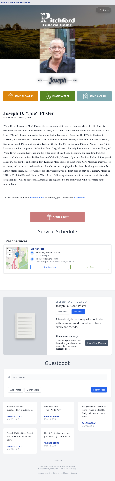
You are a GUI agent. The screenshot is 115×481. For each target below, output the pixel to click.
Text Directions (50, 267)
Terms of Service (65, 468)
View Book (62, 311)
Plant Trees (90, 267)
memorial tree (37, 197)
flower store (79, 197)
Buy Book (78, 311)
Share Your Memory (96, 343)
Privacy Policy (49, 468)
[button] (17, 255)
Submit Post (99, 389)
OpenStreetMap (60, 473)
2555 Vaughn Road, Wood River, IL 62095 (55, 261)
